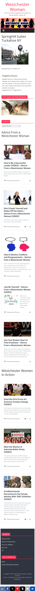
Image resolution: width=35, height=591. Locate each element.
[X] (12, 588)
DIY (3, 550)
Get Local (4, 547)
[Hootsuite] (22, 588)
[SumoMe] (32, 588)
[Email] (27, 588)
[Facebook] (7, 588)
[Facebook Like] (2, 588)
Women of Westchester (8, 542)
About (3, 562)
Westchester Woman (17, 6)
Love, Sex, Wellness (7, 544)
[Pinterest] (17, 588)
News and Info (6, 539)
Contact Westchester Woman (10, 564)
